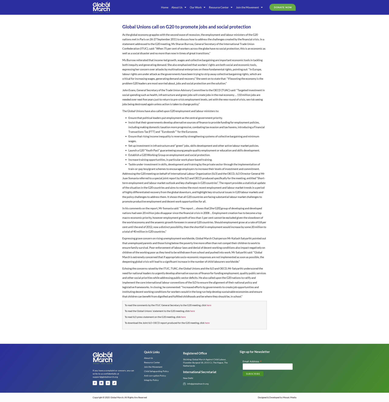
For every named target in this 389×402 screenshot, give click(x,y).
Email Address (252, 361)
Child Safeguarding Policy (156, 371)
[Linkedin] (101, 383)
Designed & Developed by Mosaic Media (277, 397)
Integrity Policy (151, 380)
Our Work (196, 7)
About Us (176, 7)
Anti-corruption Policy (155, 375)
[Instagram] (108, 383)
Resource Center (219, 7)
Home (164, 7)
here (209, 305)
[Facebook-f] (95, 383)
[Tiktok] (114, 383)
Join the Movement (247, 7)
